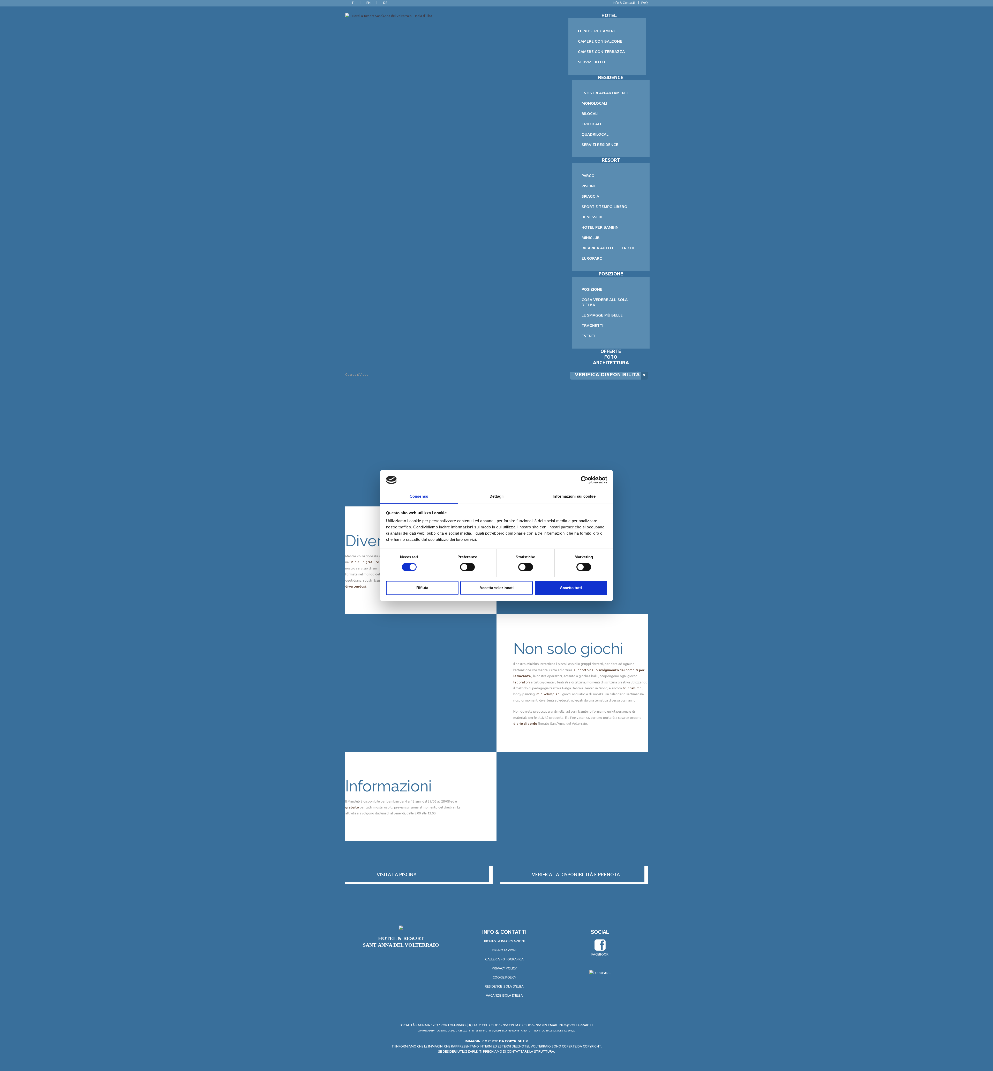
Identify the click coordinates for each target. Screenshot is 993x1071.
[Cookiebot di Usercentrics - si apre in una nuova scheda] (584, 480)
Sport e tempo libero (604, 206)
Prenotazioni (504, 950)
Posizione (592, 289)
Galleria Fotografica (504, 959)
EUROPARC (592, 258)
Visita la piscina (397, 874)
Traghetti (592, 325)
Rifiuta (422, 588)
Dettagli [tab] (497, 496)
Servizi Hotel (592, 62)
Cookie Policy (504, 977)
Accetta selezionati (496, 588)
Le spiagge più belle (602, 315)
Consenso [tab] (419, 496)
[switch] (467, 567)
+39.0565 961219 (498, 1025)
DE (385, 2)
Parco (588, 175)
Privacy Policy (504, 968)
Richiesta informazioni (504, 941)
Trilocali (591, 124)
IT (352, 2)
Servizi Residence (600, 144)
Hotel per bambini (601, 227)
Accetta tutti (571, 588)
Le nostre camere (597, 31)
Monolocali (594, 103)
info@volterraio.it (576, 1025)
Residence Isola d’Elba (504, 986)
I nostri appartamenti (605, 93)
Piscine (589, 186)
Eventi (588, 336)
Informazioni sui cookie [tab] (574, 496)
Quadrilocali (596, 134)
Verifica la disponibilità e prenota (576, 874)
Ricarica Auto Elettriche (608, 248)
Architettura (611, 362)
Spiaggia (590, 196)
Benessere (593, 217)
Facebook (599, 954)
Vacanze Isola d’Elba (504, 995)
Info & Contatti (624, 2)
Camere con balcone (600, 41)
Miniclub (591, 237)
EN (368, 2)
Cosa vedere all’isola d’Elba (605, 302)
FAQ (644, 2)
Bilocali (590, 113)
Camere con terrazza (601, 51)
